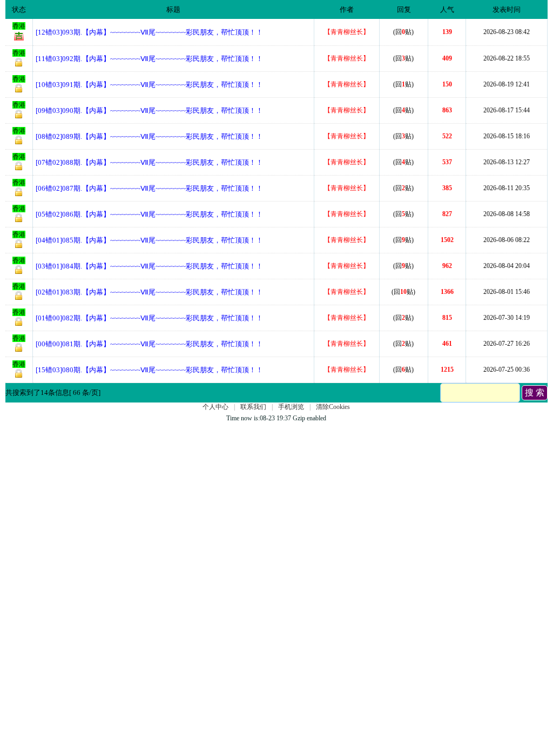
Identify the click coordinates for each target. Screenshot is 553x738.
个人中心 (215, 407)
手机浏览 (291, 407)
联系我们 (253, 407)
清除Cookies (333, 407)
